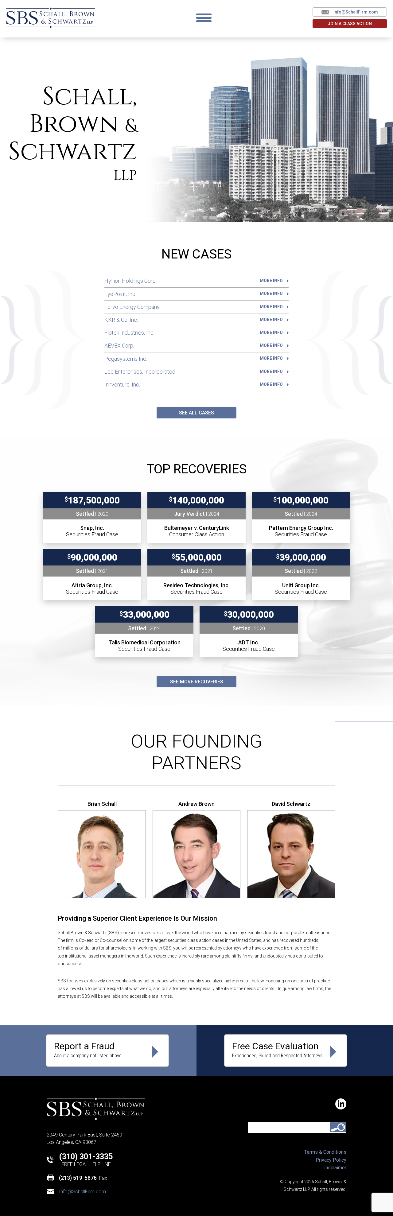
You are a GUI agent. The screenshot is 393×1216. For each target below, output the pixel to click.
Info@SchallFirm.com (355, 12)
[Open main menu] (204, 18)
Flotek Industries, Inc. (193, 332)
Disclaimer (334, 1168)
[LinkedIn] (340, 1103)
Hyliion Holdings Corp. (193, 281)
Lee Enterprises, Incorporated (193, 371)
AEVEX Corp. (193, 345)
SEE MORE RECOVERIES (196, 682)
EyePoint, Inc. (193, 294)
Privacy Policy (331, 1160)
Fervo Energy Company (193, 307)
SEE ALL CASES (196, 413)
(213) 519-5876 (78, 1178)
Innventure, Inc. (193, 384)
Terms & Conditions (325, 1152)
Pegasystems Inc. (193, 358)
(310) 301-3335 (86, 1156)
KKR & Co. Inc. (193, 320)
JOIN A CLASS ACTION (350, 23)
